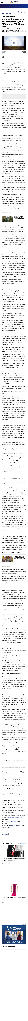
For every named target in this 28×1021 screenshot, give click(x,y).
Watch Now (24, 2)
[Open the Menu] (2, 2)
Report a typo (5, 834)
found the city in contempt (8, 236)
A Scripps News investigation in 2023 (11, 226)
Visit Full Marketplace (21, 843)
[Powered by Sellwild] (24, 924)
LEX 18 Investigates (6, 12)
